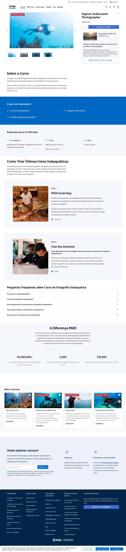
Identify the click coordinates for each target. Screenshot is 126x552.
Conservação (39, 7)
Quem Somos (30, 498)
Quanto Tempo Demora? (71, 524)
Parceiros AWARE (50, 530)
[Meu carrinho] (118, 7)
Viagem (48, 7)
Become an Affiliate (13, 532)
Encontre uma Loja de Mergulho (79, 2)
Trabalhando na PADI (32, 515)
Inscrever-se (43, 467)
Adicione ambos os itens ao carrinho (100, 60)
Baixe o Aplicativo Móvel (14, 528)
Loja (54, 7)
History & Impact (50, 523)
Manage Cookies (88, 549)
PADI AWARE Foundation (52, 515)
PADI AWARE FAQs (50, 519)
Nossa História (30, 505)
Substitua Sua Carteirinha (95, 2)
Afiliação (60, 7)
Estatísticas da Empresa (52, 500)
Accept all (117, 549)
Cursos (22, 7)
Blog (69, 2)
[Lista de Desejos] (114, 7)
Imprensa (48, 504)
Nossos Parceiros (50, 508)
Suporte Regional (69, 534)
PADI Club (30, 7)
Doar (46, 527)
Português (113, 2)
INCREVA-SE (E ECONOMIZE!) (101, 507)
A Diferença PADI (31, 502)
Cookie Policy (66, 550)
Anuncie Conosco (50, 511)
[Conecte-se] (110, 7)
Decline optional (102, 549)
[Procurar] (106, 7)
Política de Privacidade (110, 463)
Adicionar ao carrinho (104, 27)
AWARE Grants (49, 534)
